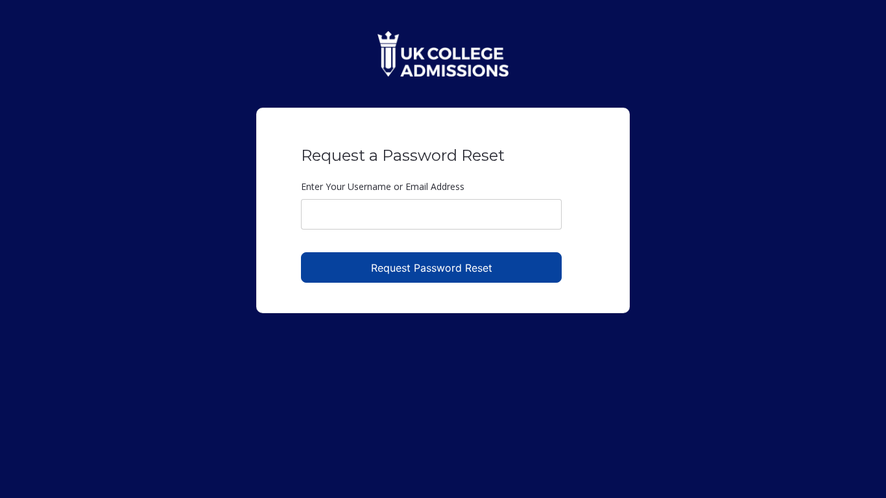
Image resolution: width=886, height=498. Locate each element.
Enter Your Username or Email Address (382, 186)
